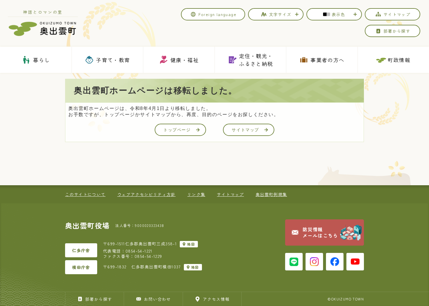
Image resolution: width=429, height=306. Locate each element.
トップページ (177, 129)
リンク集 (196, 194)
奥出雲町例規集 (271, 194)
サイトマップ (245, 129)
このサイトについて (85, 194)
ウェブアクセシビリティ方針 (146, 194)
